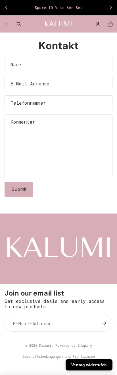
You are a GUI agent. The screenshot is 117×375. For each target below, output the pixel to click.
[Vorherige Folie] (6, 7)
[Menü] (6, 24)
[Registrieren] (104, 323)
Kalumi (45, 345)
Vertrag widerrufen (89, 365)
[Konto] (97, 24)
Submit (18, 189)
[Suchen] (18, 24)
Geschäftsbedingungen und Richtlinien (58, 356)
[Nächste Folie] (111, 7)
